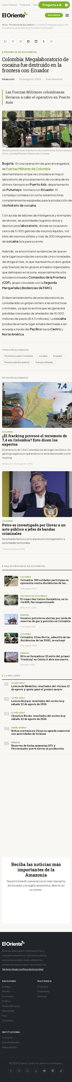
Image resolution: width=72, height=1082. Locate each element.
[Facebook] (11, 1071)
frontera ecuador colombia (18, 356)
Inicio (5, 24)
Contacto (7, 1037)
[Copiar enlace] (51, 41)
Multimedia (43, 991)
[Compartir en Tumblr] (44, 41)
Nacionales (8, 1010)
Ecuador (57, 356)
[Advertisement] (36, 801)
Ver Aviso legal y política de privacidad (22, 969)
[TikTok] (61, 1071)
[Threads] (36, 1071)
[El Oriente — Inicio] (15, 15)
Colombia (7, 1020)
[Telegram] (53, 1071)
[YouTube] (44, 1071)
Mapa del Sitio (9, 1047)
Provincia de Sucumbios (17, 362)
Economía (7, 996)
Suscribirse (54, 15)
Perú (4, 1015)
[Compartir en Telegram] (28, 41)
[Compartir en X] (20, 41)
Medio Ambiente (11, 1006)
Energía (6, 986)
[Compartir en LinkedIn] (36, 41)
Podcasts (25, 5)
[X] (19, 1071)
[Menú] (67, 15)
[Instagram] (27, 1071)
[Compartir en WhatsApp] (5, 41)
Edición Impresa (11, 1042)
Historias (38, 5)
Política (6, 1001)
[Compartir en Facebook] (13, 41)
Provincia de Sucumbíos (21, 24)
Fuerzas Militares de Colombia (28, 169)
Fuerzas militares (44, 362)
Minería (6, 991)
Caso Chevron (9, 5)
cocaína (43, 356)
